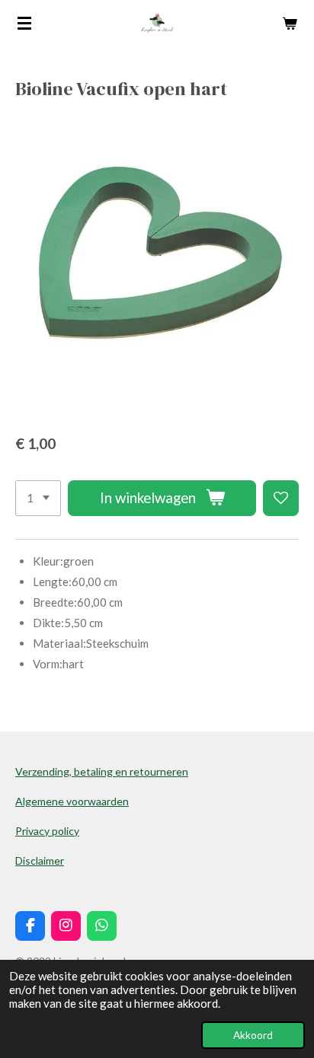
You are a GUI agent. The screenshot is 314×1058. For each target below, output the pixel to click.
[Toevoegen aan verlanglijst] (281, 498)
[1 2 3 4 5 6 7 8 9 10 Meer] (38, 498)
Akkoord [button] (253, 1035)
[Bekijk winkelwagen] (289, 23)
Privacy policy (47, 830)
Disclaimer (39, 860)
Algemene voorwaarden (72, 801)
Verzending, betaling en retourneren (101, 771)
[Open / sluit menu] (24, 23)
